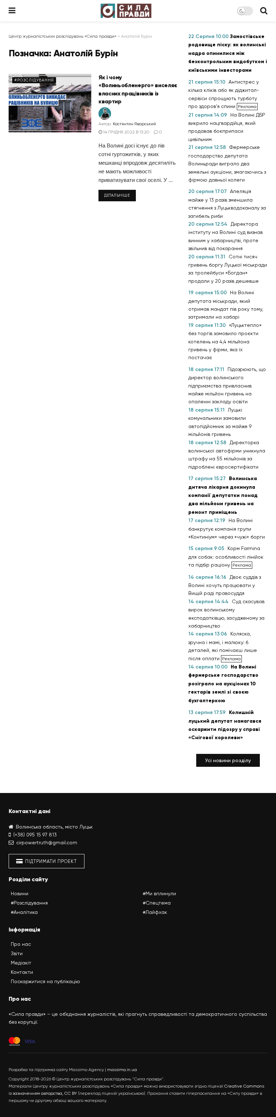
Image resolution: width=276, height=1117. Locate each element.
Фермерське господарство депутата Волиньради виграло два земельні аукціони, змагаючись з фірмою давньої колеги (227, 163)
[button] (228, 760)
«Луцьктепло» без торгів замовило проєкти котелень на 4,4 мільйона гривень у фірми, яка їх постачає (225, 341)
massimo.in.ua (122, 1069)
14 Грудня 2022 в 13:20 (126, 132)
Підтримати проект (50, 861)
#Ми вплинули (159, 893)
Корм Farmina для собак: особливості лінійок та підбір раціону (225, 556)
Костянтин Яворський (134, 123)
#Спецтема (157, 903)
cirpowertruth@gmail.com (46, 842)
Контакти (22, 972)
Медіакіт (21, 963)
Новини (19, 893)
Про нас (21, 944)
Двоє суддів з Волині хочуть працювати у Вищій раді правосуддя (224, 585)
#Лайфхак (155, 912)
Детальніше (117, 195)
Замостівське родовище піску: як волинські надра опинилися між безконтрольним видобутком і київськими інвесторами (227, 53)
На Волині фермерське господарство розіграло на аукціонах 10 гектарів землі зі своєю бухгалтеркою (223, 684)
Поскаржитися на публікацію (45, 981)
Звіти (17, 953)
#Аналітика (24, 912)
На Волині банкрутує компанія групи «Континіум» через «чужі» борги (226, 528)
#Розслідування (34, 80)
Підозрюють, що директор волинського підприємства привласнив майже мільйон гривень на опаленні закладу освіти (227, 385)
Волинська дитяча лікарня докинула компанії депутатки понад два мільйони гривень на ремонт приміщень (223, 495)
